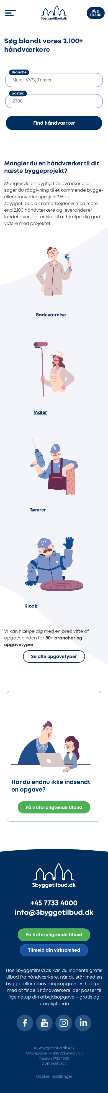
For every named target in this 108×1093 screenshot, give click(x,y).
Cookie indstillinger (54, 1076)
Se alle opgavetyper (54, 657)
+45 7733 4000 (54, 903)
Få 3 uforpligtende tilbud (54, 808)
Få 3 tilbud (96, 13)
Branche (19, 72)
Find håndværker (54, 123)
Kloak (30, 606)
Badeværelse (51, 315)
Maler (40, 413)
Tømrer (38, 510)
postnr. (18, 93)
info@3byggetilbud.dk (54, 913)
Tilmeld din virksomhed (54, 950)
